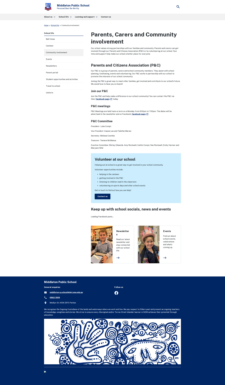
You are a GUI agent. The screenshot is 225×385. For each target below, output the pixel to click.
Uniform (49, 93)
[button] (49, 17)
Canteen (49, 46)
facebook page (104, 99)
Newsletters (122, 233)
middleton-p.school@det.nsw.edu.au (66, 292)
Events (167, 231)
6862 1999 (55, 297)
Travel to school (53, 86)
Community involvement (56, 52)
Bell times (50, 39)
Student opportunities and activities (62, 79)
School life (55, 25)
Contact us (103, 196)
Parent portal (52, 72)
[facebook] (116, 294)
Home (46, 25)
